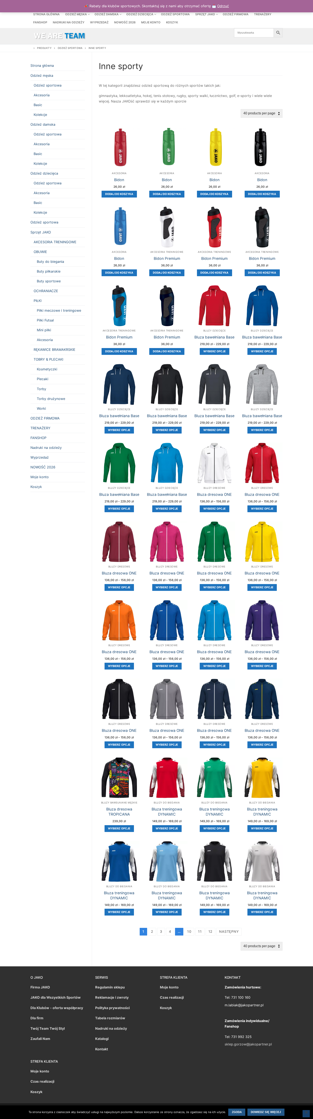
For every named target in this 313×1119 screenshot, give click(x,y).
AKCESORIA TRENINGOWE (55, 242)
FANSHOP (38, 438)
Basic (38, 105)
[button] (119, 194)
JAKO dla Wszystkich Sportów (55, 997)
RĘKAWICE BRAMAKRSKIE (54, 349)
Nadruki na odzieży (46, 447)
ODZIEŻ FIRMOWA (45, 418)
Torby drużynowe (51, 399)
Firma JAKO (40, 987)
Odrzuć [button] (223, 6)
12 (210, 931)
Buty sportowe (49, 281)
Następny (229, 931)
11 (200, 931)
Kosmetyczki (47, 369)
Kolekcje (40, 114)
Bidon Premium (167, 258)
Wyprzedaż (39, 457)
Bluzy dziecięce (214, 330)
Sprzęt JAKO (40, 232)
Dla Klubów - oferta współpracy (56, 1008)
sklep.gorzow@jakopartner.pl (248, 1044)
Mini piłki (44, 330)
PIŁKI (38, 301)
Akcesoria (119, 173)
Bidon (119, 180)
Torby (41, 389)
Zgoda (237, 1112)
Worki (41, 408)
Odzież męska (41, 75)
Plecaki (42, 379)
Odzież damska (42, 124)
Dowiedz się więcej (266, 1112)
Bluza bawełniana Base (214, 337)
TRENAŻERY (40, 428)
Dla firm (36, 1018)
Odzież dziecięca (44, 173)
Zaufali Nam (40, 1039)
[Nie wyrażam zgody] (306, 1113)
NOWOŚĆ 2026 (42, 467)
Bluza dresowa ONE (214, 494)
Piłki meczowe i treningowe (59, 310)
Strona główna (42, 65)
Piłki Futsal (45, 320)
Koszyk (36, 487)
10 (189, 931)
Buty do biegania (50, 261)
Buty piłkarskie (48, 271)
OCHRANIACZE (46, 291)
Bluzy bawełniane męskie (119, 802)
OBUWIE (40, 252)
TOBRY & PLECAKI (48, 359)
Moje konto (39, 477)
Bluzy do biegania (167, 802)
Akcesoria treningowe (167, 251)
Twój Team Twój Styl (47, 1028)
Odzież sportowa (48, 85)
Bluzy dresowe (214, 487)
